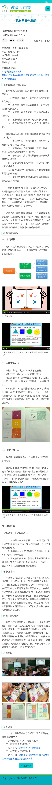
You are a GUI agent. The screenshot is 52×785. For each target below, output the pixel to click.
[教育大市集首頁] (16, 8)
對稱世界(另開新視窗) (12, 71)
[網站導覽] (46, 1)
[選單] (47, 8)
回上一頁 (27, 765)
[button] (20, 40)
